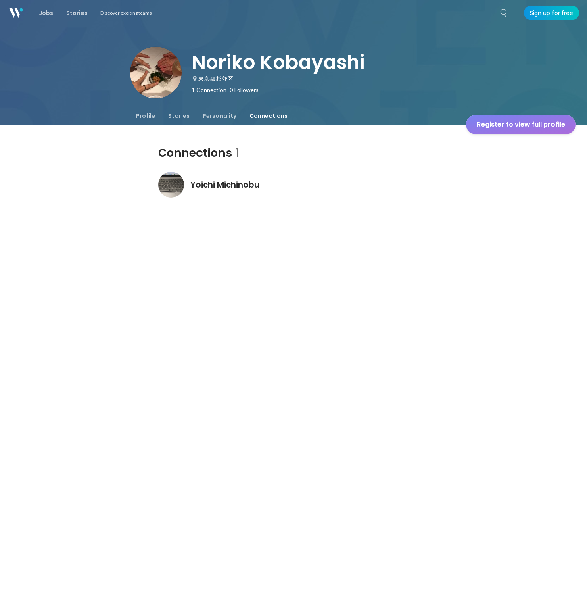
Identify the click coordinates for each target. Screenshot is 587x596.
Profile (145, 116)
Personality (219, 116)
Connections (268, 116)
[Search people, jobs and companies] (504, 13)
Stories (179, 116)
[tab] (146, 115)
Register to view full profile (521, 124)
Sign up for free (551, 13)
